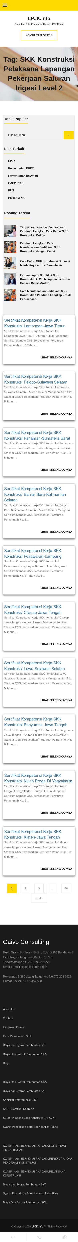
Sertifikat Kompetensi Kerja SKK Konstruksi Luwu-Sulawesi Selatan (34, 665)
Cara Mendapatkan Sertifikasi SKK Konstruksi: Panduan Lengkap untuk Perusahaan (45, 294)
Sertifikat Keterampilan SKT (20, 1099)
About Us (9, 1009)
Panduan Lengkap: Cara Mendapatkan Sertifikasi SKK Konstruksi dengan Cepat (40, 247)
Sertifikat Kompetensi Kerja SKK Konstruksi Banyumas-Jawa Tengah (35, 721)
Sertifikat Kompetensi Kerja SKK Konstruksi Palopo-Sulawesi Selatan (35, 379)
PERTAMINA (16, 197)
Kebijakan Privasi (14, 1027)
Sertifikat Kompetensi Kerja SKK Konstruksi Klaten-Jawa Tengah (32, 834)
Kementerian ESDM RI (23, 175)
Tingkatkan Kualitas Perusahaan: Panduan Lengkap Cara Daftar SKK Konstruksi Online (44, 231)
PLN (11, 190)
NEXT (39, 897)
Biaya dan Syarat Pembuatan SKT (24, 1045)
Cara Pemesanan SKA (17, 1036)
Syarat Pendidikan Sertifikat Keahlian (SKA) (30, 1126)
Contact (8, 1018)
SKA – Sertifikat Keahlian (18, 1108)
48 (68, 888)
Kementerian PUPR (21, 168)
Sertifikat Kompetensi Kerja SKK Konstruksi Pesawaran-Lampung (32, 553)
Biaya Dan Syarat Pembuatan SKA (25, 1054)
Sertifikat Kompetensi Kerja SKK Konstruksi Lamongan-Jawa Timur (34, 323)
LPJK (11, 160)
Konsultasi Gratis (39, 35)
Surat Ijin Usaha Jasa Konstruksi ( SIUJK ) (29, 1117)
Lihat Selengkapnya (56, 357)
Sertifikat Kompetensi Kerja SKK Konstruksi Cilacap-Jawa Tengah (33, 609)
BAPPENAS (15, 183)
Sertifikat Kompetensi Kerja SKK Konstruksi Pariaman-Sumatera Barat (37, 435)
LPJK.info (39, 18)
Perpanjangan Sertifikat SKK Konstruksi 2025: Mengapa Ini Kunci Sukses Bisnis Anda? (45, 279)
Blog (6, 1063)
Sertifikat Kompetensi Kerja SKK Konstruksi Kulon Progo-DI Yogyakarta (38, 778)
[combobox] (39, 135)
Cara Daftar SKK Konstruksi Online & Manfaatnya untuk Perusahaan (45, 263)
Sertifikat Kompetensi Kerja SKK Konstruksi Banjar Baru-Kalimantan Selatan (35, 494)
